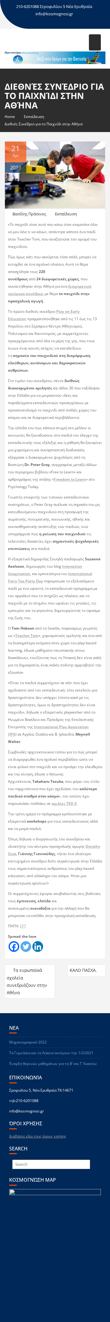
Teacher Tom (26, 635)
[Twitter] (25, 946)
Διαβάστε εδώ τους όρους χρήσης (37, 1136)
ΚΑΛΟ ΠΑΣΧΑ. (83, 970)
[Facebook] (14, 946)
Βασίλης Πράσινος (29, 214)
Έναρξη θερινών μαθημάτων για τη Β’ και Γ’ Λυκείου (53, 1063)
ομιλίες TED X (64, 803)
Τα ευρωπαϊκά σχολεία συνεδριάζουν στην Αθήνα (27, 981)
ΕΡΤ (23, 926)
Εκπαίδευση (66, 214)
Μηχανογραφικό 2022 (28, 1042)
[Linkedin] (37, 946)
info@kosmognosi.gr (54, 14)
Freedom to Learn (70, 479)
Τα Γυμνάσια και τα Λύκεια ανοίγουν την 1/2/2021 (51, 1052)
